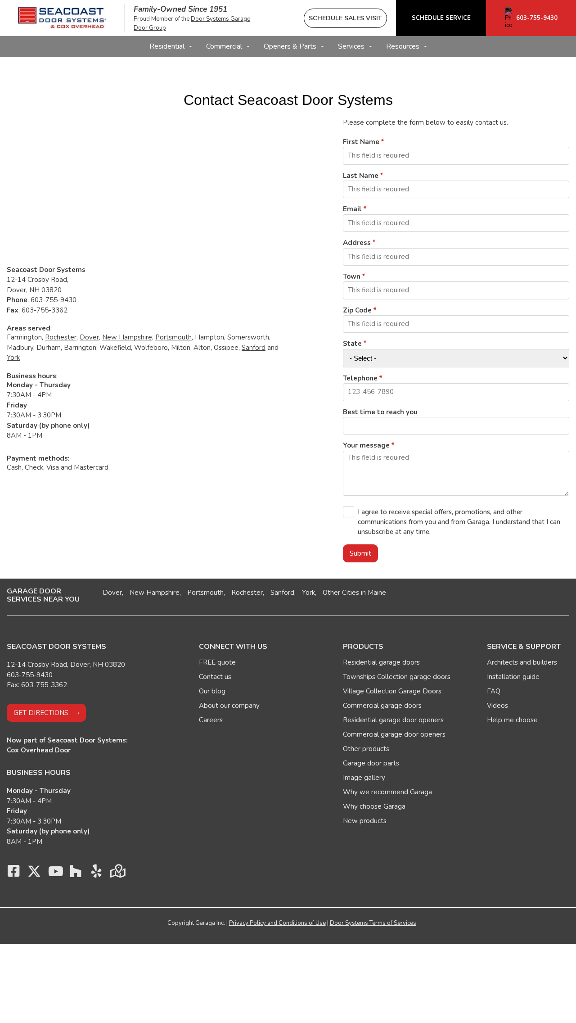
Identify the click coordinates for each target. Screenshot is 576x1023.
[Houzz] (75, 873)
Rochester (60, 337)
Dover (89, 337)
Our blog (212, 691)
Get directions (41, 712)
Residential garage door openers (393, 719)
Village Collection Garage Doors (392, 691)
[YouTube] (55, 873)
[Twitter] (34, 873)
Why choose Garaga (374, 806)
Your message (366, 445)
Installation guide (513, 676)
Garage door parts (371, 763)
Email (352, 208)
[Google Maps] (117, 873)
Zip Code (357, 310)
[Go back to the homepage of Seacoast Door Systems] (62, 18)
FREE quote (217, 662)
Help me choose (512, 719)
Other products (366, 748)
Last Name (360, 175)
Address (357, 242)
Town (351, 276)
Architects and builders (522, 662)
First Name (361, 141)
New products (365, 820)
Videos (497, 705)
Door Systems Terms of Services (373, 923)
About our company (229, 705)
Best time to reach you (380, 411)
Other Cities (341, 592)
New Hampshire (127, 337)
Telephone (360, 378)
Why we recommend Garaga (387, 792)
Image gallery (364, 777)
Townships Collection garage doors (396, 676)
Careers (211, 719)
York (13, 357)
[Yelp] (96, 873)
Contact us (215, 676)
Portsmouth (173, 337)
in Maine (373, 592)
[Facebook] (13, 873)
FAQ (493, 691)
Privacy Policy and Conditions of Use (277, 923)
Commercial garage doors (382, 705)
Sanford (254, 347)
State (352, 343)
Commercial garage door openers (394, 734)
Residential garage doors (381, 662)
